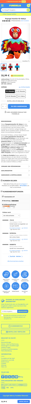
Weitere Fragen (6, 347)
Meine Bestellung (6, 351)
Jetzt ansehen (25, 20)
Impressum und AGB (7, 360)
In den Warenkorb (19, 106)
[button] (28, 44)
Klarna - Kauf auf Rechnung (9, 344)
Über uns (4, 367)
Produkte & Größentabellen (9, 349)
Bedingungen (7, 317)
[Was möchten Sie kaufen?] (2, 5)
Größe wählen (23, 401)
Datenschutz (5, 362)
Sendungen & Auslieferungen (10, 345)
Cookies (3, 363)
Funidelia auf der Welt (8, 358)
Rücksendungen (6, 342)
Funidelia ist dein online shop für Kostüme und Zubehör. (15, 5)
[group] (4, 67)
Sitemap (3, 365)
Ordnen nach (6, 212)
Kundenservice (17, 326)
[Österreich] (2, 377)
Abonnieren (22, 311)
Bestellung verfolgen (16, 332)
